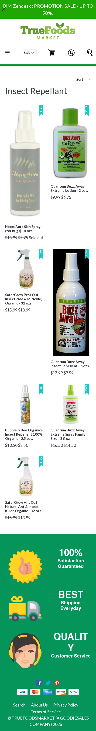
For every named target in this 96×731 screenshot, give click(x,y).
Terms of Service (46, 711)
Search (19, 704)
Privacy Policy (65, 704)
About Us (39, 704)
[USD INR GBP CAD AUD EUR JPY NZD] (30, 52)
